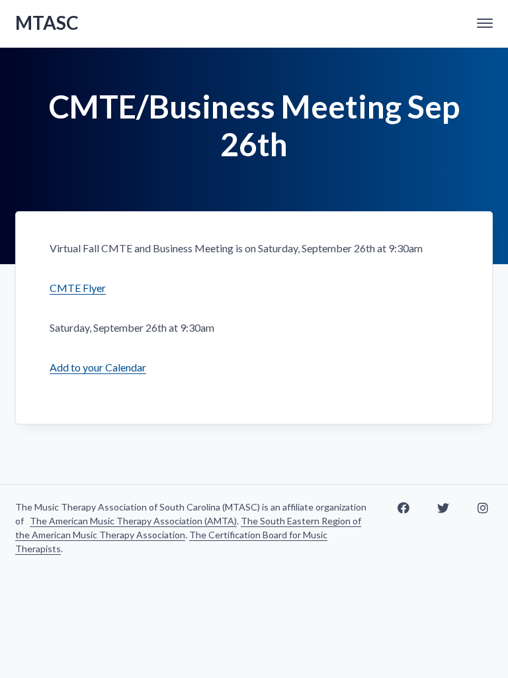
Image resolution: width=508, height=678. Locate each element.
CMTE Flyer (78, 287)
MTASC (47, 23)
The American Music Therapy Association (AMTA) (133, 520)
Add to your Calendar (98, 367)
